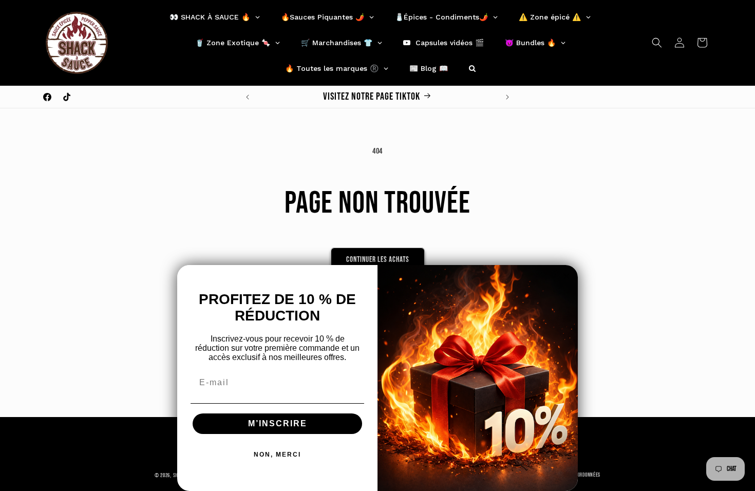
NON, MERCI (277, 454)
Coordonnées (586, 474)
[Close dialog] (566, 276)
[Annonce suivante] (507, 97)
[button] (657, 42)
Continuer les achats (377, 260)
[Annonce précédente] (247, 97)
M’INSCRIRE (277, 423)
